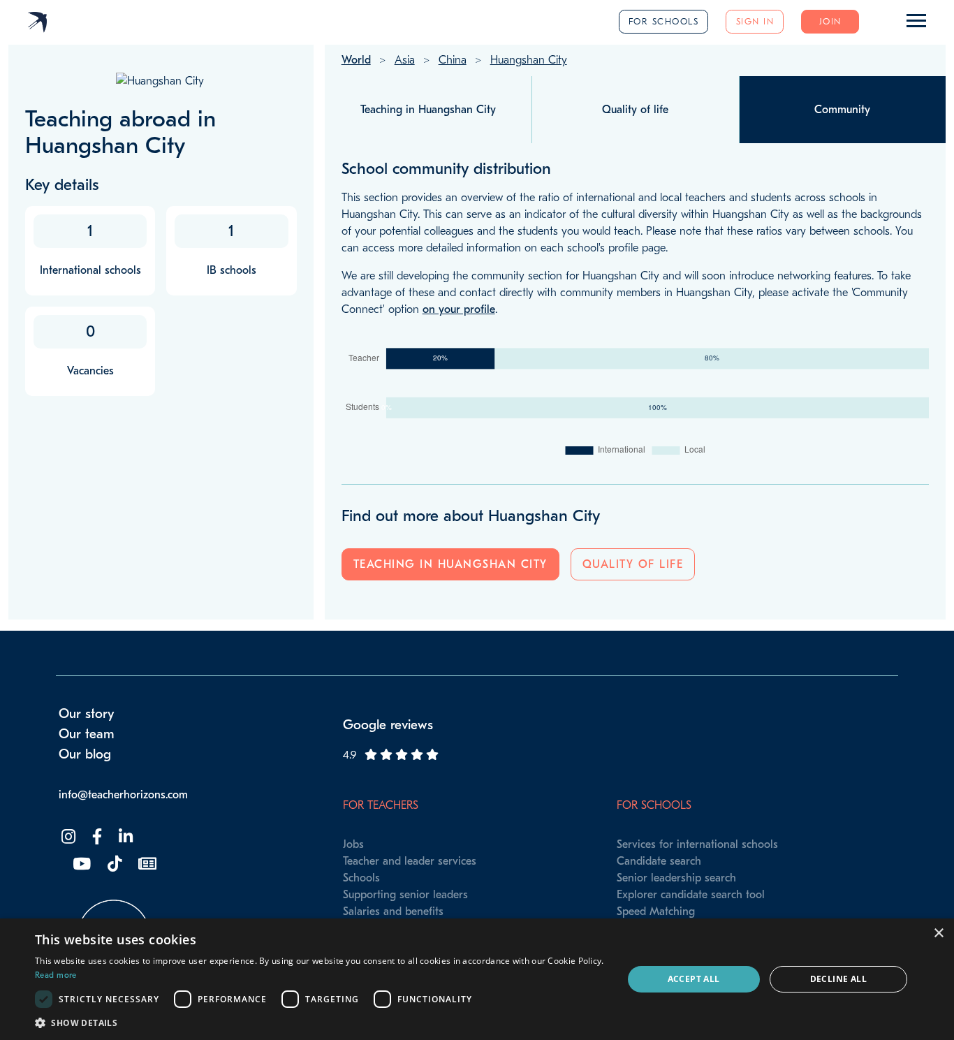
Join (830, 21)
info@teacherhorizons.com (123, 795)
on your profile (459, 309)
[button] (320, 1023)
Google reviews (388, 725)
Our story (87, 714)
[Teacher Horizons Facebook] (95, 837)
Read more (56, 975)
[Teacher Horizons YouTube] (80, 864)
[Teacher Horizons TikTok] (113, 864)
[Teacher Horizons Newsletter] (145, 864)
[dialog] (477, 979)
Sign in (755, 21)
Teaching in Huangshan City (450, 564)
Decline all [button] (838, 979)
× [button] (938, 933)
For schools (664, 21)
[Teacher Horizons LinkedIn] (124, 837)
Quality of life (633, 564)
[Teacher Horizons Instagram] (67, 837)
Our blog (85, 754)
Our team (87, 734)
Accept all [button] (694, 979)
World (356, 60)
